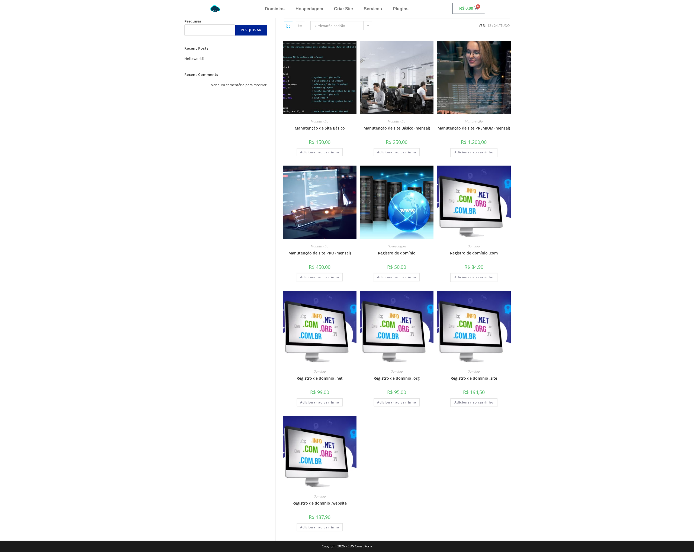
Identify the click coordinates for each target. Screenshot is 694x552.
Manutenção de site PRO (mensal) (319, 253)
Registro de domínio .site (474, 378)
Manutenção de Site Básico (320, 128)
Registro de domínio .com (474, 253)
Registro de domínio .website (320, 503)
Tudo (505, 25)
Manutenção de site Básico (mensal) (397, 128)
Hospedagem (309, 9)
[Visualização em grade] (288, 25)
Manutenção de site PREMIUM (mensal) (474, 128)
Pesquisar (192, 21)
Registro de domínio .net (320, 378)
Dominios (275, 9)
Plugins (401, 9)
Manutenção (320, 121)
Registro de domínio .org (397, 378)
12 (489, 25)
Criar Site (343, 9)
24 (496, 25)
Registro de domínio (397, 253)
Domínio (474, 246)
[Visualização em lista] (300, 25)
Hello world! (194, 58)
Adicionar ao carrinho (319, 152)
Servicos (373, 9)
